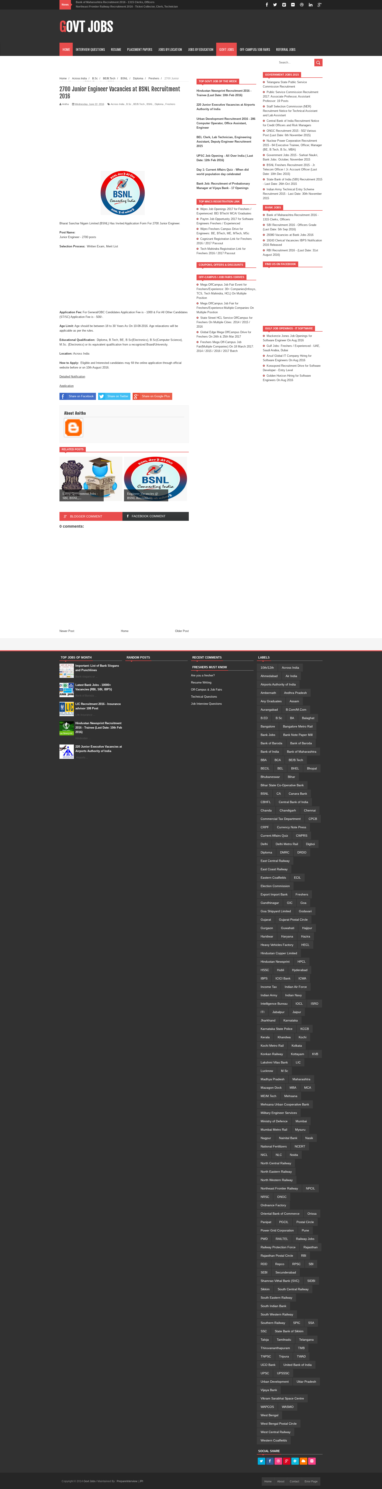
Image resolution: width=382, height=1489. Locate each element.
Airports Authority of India (278, 684)
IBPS (264, 978)
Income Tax (269, 987)
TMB (301, 1348)
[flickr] (293, 5)
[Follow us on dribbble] (278, 1461)
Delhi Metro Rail (287, 844)
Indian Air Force (296, 987)
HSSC (265, 970)
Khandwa (284, 1037)
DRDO (301, 852)
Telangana (306, 1339)
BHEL (295, 768)
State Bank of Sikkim (289, 1331)
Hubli (280, 970)
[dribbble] (301, 5)
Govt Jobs (86, 26)
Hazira (305, 936)
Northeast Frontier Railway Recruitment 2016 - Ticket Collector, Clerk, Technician (127, 6)
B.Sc (128, 104)
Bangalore (268, 726)
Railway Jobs (305, 1239)
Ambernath (268, 693)
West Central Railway (275, 1432)
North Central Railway (276, 1163)
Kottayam (297, 1054)
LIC (298, 1062)
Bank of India (270, 751)
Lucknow (267, 1071)
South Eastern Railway (276, 1297)
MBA (293, 1087)
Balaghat (308, 718)
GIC (289, 903)
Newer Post (66, 631)
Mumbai (301, 1121)
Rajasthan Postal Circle (277, 1255)
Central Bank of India (293, 802)
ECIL (297, 877)
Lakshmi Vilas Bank (274, 1062)
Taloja (265, 1339)
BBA (264, 760)
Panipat (266, 1222)
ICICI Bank (282, 978)
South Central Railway (293, 1289)
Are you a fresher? (203, 675)
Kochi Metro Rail (272, 1045)
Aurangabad (269, 709)
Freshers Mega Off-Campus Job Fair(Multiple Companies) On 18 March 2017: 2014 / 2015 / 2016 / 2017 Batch (225, 346)
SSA (311, 1323)
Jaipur (296, 1012)
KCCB (304, 1029)
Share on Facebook (81, 396)
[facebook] (267, 5)
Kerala (265, 1037)
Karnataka (290, 1020)
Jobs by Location (170, 49)
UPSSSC (283, 1373)
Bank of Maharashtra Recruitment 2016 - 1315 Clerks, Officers (115, 2)
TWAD (301, 1356)
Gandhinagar (270, 903)
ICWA (302, 978)
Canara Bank (298, 793)
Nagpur (266, 1138)
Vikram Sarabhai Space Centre (282, 1398)
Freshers (170, 104)
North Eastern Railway (276, 1171)
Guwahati (287, 928)
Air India (291, 676)
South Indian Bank (273, 1306)
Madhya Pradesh (273, 1079)
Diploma (159, 104)
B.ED (264, 718)
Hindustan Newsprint (275, 961)
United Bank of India (297, 1365)
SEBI (264, 1272)
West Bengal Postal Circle (279, 1423)
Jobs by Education (200, 49)
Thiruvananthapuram (275, 1348)
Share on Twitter (117, 396)
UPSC (265, 1373)
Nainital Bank (288, 1138)
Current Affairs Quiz (274, 835)
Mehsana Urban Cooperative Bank (285, 1104)
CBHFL (266, 802)
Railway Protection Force (278, 1247)
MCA (307, 1087)
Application (66, 386)
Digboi (310, 844)
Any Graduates (271, 701)
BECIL (265, 768)
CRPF (265, 827)
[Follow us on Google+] (286, 1461)
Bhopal (312, 768)
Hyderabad (300, 970)
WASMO (288, 1407)
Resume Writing (201, 682)
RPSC (296, 1264)
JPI (141, 1481)
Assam (294, 701)
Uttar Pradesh (306, 1381)
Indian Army (269, 995)
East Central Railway (275, 861)
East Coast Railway (274, 869)
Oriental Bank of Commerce (280, 1213)
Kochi (302, 1037)
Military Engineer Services (279, 1113)
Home (66, 49)
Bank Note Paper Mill (298, 735)
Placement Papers (139, 49)
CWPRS (301, 835)
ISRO (314, 1003)
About (280, 1481)
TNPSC (266, 1356)
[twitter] (275, 5)
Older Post (182, 631)
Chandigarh (288, 810)
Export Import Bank (274, 894)
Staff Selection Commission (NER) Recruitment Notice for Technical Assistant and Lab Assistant (290, 111)
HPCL (302, 961)
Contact (294, 1481)
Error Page (311, 1481)
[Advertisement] (242, 26)
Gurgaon (267, 928)
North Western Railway (277, 1180)
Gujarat (266, 919)
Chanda (266, 810)
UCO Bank (268, 1365)
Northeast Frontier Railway (279, 1188)
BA (292, 718)
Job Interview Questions (206, 703)
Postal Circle (305, 1222)
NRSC (265, 1197)
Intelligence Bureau (274, 1003)
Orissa (312, 1213)
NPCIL (310, 1188)
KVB (315, 1054)
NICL (264, 1155)
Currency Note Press (291, 827)
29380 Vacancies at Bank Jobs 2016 (290, 235)
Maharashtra (301, 1079)
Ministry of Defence (274, 1121)
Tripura (284, 1356)
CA (279, 793)
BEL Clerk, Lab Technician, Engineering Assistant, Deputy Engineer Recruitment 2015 (224, 142)
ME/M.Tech (268, 1096)
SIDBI (311, 1281)
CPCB (313, 819)
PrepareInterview (127, 1481)
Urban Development (275, 1381)
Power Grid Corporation (277, 1230)
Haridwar (267, 936)
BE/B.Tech (139, 104)
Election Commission (275, 886)
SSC (264, 1331)
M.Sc (284, 1071)
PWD (264, 1239)
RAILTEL (282, 1239)
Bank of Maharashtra (301, 751)
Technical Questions (204, 696)
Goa (303, 903)
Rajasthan (311, 1247)
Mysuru (300, 1129)
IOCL (299, 1003)
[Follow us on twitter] (261, 1461)
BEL (280, 768)
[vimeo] (284, 5)
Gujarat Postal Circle (293, 919)
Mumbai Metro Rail (274, 1129)
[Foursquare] (295, 1461)
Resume (116, 49)
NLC (279, 1155)
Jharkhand (268, 1020)
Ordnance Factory (273, 1205)
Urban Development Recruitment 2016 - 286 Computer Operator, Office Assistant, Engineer (226, 123)
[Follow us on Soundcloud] (303, 1461)
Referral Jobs (286, 49)
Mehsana (290, 1096)
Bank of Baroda (271, 743)
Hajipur (307, 928)
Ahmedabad (269, 676)
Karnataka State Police (276, 1029)
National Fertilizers (274, 1146)
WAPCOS (267, 1407)
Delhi (264, 844)
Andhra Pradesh (295, 693)
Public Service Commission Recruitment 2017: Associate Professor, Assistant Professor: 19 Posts (290, 96)
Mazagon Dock (271, 1087)
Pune (305, 1230)
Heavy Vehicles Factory (277, 945)
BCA (278, 760)
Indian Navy (293, 995)
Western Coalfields (274, 1440)
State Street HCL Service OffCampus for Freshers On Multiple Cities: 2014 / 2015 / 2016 (224, 322)
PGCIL (283, 1222)
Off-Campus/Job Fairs (255, 49)
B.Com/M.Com (296, 709)
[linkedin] (310, 5)
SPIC (296, 1323)
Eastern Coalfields (273, 877)
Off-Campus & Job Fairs (206, 689)
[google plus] (320, 5)
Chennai (310, 810)
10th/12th (267, 667)
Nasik (309, 1138)
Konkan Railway (272, 1054)
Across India (117, 104)
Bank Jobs (268, 735)
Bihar (291, 777)
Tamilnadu (284, 1339)
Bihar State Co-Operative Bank (282, 785)
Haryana (287, 936)
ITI (262, 1012)
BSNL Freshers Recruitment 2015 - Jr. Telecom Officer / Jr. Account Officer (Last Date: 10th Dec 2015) (290, 169)
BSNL (150, 104)
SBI (311, 1264)
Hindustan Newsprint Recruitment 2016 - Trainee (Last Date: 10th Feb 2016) (98, 728)
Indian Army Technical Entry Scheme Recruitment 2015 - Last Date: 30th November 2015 (292, 194)
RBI (303, 1255)
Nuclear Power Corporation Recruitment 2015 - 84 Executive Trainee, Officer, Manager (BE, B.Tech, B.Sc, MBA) (292, 145)
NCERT (300, 1146)
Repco (279, 1264)
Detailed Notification (72, 376)
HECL (305, 945)
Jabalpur (278, 1012)
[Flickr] (312, 1461)
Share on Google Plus (156, 396)
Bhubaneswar (270, 777)
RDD (264, 1264)
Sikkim (265, 1289)
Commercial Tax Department (281, 819)
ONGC (281, 1197)
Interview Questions (90, 49)
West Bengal (269, 1415)
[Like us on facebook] (270, 1461)
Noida (294, 1155)
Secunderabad (285, 1272)
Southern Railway (273, 1323)
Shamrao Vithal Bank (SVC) (280, 1281)
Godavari (305, 911)
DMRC (284, 852)
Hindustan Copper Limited (279, 953)
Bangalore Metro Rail (298, 726)
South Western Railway (277, 1314)
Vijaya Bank (269, 1390)
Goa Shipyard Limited (276, 911)
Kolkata (297, 1045)
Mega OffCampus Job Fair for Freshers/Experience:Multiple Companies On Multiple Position (225, 308)
